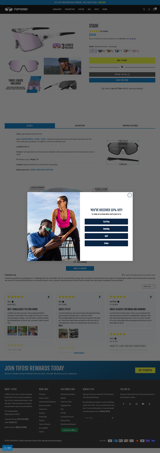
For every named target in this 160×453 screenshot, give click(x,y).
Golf (106, 236)
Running (106, 229)
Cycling (106, 221)
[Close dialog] (130, 195)
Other (106, 243)
